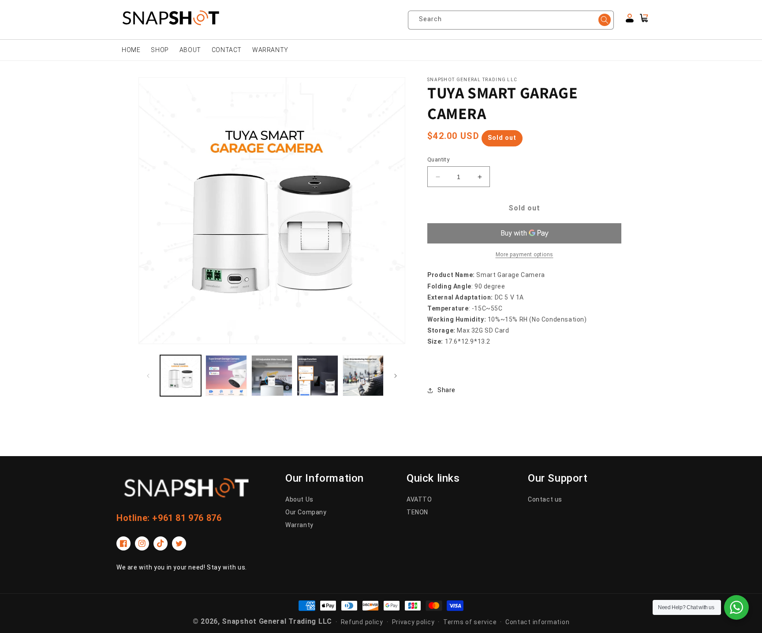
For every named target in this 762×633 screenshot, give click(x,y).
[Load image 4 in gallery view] (317, 375)
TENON (417, 512)
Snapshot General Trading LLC (277, 621)
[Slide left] (148, 376)
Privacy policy (413, 622)
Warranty (299, 524)
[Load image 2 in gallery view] (226, 375)
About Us (299, 499)
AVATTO (419, 499)
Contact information (537, 622)
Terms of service (470, 622)
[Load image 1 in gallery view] (180, 375)
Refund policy (362, 622)
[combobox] (514, 20)
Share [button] (446, 389)
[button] (644, 18)
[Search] (604, 20)
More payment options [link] (524, 254)
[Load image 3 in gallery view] (271, 375)
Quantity (438, 159)
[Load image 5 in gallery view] (363, 375)
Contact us (545, 499)
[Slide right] (395, 376)
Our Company (306, 512)
